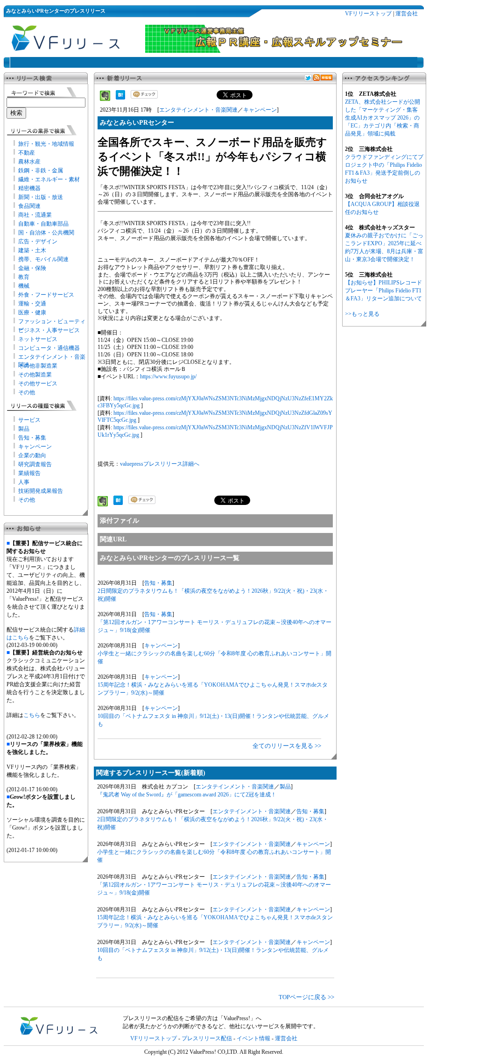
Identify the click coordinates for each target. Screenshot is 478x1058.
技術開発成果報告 (40, 491)
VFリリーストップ (368, 13)
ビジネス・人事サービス (49, 330)
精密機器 (29, 188)
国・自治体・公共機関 (46, 232)
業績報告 (29, 473)
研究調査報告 (35, 464)
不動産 (26, 152)
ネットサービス (37, 339)
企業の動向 (32, 455)
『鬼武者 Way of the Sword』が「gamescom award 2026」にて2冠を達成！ (186, 794)
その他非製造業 (37, 365)
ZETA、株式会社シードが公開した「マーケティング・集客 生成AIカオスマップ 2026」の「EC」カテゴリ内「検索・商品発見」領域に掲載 (382, 118)
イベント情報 (253, 1038)
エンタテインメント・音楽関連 (198, 110)
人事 (23, 482)
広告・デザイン (37, 241)
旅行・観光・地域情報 (46, 144)
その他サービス (37, 383)
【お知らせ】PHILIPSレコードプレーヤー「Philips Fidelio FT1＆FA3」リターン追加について (383, 290)
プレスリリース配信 (207, 1038)
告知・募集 (32, 437)
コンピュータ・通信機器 (49, 348)
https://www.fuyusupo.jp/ (168, 376)
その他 (26, 392)
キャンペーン (35, 446)
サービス (29, 420)
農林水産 (29, 161)
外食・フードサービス (46, 294)
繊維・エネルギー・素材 (49, 179)
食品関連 (29, 206)
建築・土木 (32, 250)
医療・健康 (32, 312)
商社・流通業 (35, 215)
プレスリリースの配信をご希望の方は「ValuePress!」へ (192, 1018)
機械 (23, 286)
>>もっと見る (362, 314)
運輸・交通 (32, 303)
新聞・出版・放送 (40, 197)
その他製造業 (35, 374)
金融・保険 (32, 268)
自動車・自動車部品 (43, 223)
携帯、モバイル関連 (43, 259)
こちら (31, 715)
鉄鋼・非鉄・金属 (40, 170)
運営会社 (406, 13)
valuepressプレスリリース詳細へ (159, 464)
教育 (23, 277)
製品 (23, 429)
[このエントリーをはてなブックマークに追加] (120, 97)
